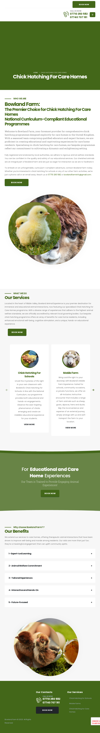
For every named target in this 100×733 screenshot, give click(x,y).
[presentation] (7, 390)
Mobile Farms (75, 703)
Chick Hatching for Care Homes (79, 710)
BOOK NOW (84, 4)
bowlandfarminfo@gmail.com (77, 174)
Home (35, 72)
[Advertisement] (50, 50)
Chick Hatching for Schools (80, 698)
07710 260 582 (79, 14)
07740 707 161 (78, 17)
